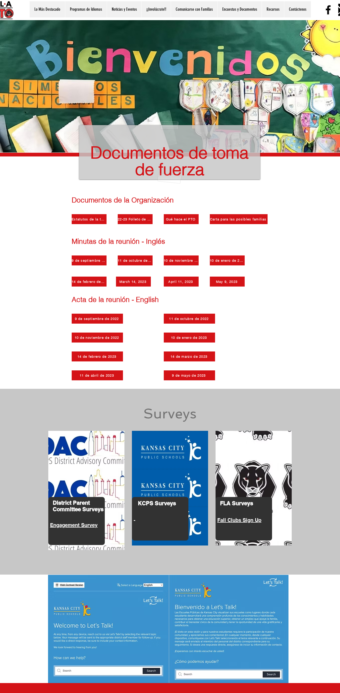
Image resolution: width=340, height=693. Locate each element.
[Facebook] (328, 10)
